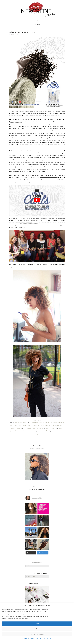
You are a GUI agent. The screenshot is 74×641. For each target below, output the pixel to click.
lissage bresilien (51, 428)
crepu (40, 425)
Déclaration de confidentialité (43, 638)
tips (58, 431)
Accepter (37, 624)
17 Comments (37, 420)
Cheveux (22, 21)
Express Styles (37, 220)
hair (61, 425)
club (19, 425)
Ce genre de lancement (54, 124)
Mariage (48, 21)
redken (53, 431)
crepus (45, 425)
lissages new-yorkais (15, 121)
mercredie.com (31, 431)
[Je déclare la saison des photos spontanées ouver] (31, 544)
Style (9, 21)
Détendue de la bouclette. (24, 32)
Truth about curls (36, 160)
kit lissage (27, 428)
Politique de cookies (28, 638)
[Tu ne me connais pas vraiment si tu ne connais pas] (31, 532)
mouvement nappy (42, 225)
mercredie (21, 431)
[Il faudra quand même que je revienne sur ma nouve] (43, 532)
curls (51, 425)
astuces (35, 422)
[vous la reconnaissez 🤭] (43, 520)
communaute (32, 425)
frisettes (56, 425)
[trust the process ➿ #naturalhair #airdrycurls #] (31, 508)
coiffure (24, 425)
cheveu (47, 422)
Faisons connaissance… (37, 448)
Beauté (35, 21)
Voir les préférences (37, 634)
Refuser (37, 629)
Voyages (37, 24)
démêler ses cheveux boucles (29, 222)
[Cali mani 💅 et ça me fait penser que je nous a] (43, 544)
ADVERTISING (18, 422)
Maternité (63, 21)
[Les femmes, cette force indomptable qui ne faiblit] (43, 508)
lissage (41, 428)
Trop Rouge (31, 182)
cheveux (54, 422)
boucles (41, 422)
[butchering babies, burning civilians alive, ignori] (31, 520)
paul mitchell (42, 431)
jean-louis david (16, 428)
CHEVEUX (25, 422)
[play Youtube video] (37, 200)
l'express (35, 428)
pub (49, 431)
